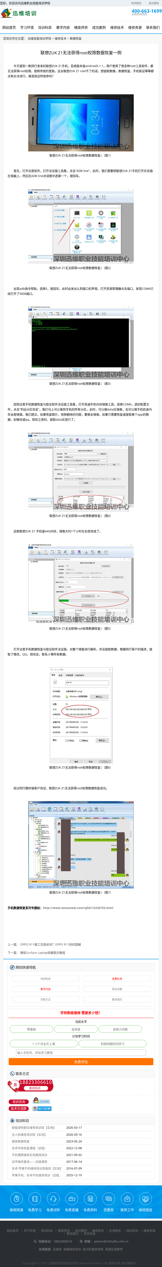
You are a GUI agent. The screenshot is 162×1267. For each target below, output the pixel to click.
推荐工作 (127, 1210)
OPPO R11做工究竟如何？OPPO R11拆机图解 (50, 944)
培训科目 (45, 979)
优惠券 (109, 1210)
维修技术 (60, 38)
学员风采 (90, 1233)
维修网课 (16, 1210)
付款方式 (45, 999)
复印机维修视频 (93, 1249)
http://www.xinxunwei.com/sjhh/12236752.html (78, 908)
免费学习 (35, 1210)
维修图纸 (145, 1210)
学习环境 (30, 1231)
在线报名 (115, 1231)
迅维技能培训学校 (39, 38)
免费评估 (81, 1062)
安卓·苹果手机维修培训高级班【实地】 (37, 1168)
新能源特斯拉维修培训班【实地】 (34, 1128)
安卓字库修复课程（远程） (29, 1148)
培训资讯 (132, 1231)
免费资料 (90, 1210)
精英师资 (64, 1231)
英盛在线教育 (114, 1249)
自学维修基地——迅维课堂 (29, 1162)
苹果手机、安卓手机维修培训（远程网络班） (37, 1175)
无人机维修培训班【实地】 (29, 1134)
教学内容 (45, 989)
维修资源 (149, 1231)
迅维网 (57, 1249)
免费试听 (53, 1210)
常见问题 (117, 989)
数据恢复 (76, 38)
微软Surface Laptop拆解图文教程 (42, 952)
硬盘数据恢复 (21, 1141)
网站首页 (13, 1231)
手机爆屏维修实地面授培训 (29, 1155)
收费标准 (117, 979)
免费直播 (71, 1210)
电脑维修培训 (72, 1249)
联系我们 (117, 999)
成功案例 (154, 3)
